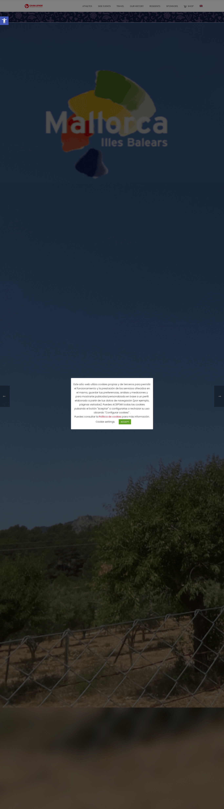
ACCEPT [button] (125, 421)
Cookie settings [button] (105, 421)
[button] (4, 20)
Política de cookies (110, 416)
